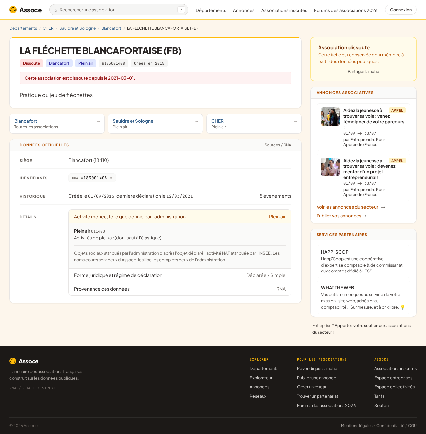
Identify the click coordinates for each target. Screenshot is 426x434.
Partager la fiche (363, 71)
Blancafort (111, 28)
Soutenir (382, 405)
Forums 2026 (346, 10)
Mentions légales (357, 425)
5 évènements (275, 196)
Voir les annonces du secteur (351, 207)
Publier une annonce (316, 377)
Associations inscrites (284, 10)
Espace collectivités (394, 386)
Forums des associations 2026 (326, 405)
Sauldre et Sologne (77, 28)
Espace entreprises (393, 377)
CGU (412, 425)
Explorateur (261, 377)
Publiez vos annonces (342, 215)
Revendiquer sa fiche (317, 368)
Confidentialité (390, 425)
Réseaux (258, 396)
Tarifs (379, 396)
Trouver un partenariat (317, 396)
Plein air (85, 63)
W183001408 (113, 63)
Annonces (244, 10)
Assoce (30, 10)
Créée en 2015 (149, 63)
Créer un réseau (312, 386)
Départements (211, 10)
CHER (48, 28)
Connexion (401, 9)
